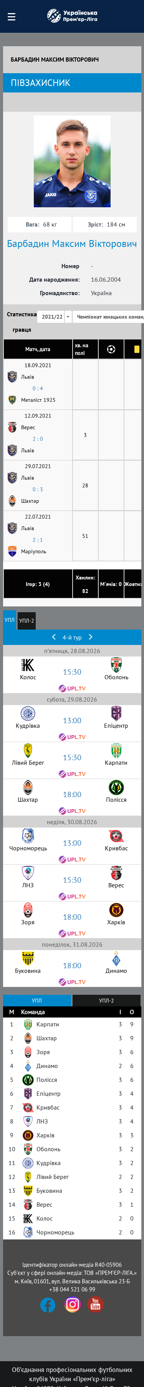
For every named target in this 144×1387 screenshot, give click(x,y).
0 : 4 (38, 388)
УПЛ (10, 619)
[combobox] (54, 316)
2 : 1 (38, 539)
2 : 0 (38, 438)
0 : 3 (38, 489)
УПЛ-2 (26, 620)
